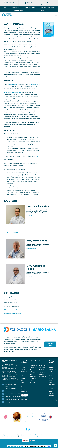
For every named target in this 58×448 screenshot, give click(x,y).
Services (23, 367)
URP (31, 381)
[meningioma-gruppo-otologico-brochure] (48, 22)
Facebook (21, 436)
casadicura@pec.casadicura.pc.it (10, 436)
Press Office (33, 383)
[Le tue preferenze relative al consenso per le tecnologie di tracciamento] (55, 445)
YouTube (27, 436)
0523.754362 (30, 2)
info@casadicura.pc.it (10, 310)
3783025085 (30, 4)
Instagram (37, 436)
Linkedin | (32, 436)
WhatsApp (7, 402)
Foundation (24, 371)
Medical (23, 369)
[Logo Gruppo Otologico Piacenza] (8, 14)
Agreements (33, 376)
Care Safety (52, 378)
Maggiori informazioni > (32, 216)
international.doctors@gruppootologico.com (16, 396)
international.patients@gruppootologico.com (16, 399)
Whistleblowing (53, 400)
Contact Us (33, 379)
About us (51, 367)
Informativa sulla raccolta (15, 446)
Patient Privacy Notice (23, 385)
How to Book (33, 365)
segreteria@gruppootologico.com (47, 4)
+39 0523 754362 (9, 391)
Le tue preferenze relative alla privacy (35, 446)
